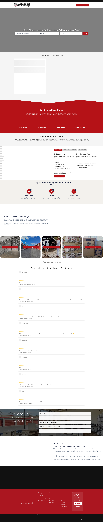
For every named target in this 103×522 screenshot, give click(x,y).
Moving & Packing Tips (43, 503)
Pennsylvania (63, 508)
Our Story (51, 495)
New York (63, 504)
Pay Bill (86, 4)
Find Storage (78, 503)
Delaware (63, 496)
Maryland (63, 500)
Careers (51, 496)
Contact (73, 4)
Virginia (62, 510)
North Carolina (64, 506)
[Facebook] (21, 508)
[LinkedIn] (27, 508)
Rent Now (79, 4)
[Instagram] (24, 508)
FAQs (39, 496)
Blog (50, 498)
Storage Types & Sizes (42, 495)
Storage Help (58, 4)
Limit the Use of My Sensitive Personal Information (60, 514)
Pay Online (51, 502)
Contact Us (51, 500)
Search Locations (59, 176)
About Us (66, 4)
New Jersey (63, 502)
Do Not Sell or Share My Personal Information (42, 514)
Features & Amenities (42, 498)
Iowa (62, 498)
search (85, 33)
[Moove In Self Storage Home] (27, 496)
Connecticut (63, 495)
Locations (50, 4)
